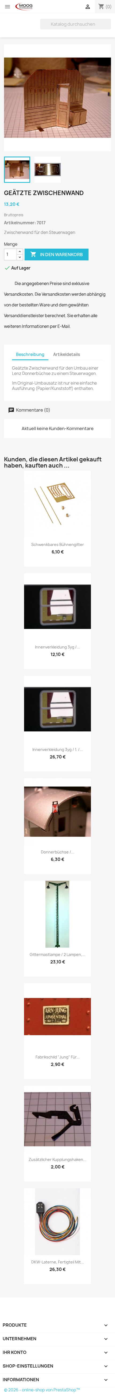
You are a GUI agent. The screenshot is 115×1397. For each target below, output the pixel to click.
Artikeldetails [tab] (66, 354)
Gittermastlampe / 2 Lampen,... (57, 954)
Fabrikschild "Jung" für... (58, 1057)
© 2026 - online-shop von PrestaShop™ (42, 1390)
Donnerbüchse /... (57, 852)
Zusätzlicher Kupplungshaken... (57, 1159)
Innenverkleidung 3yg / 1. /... (57, 749)
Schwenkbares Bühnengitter (57, 544)
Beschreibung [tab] (30, 354)
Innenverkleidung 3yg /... (57, 647)
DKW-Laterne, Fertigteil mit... (57, 1262)
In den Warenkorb (56, 254)
